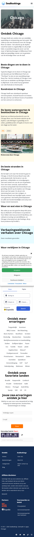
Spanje (10, 390)
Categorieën (6, 464)
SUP (21, 363)
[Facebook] (16, 534)
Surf (26, 363)
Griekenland (18, 384)
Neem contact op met (22, 464)
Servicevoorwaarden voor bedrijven (23, 514)
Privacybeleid (18, 283)
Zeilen (9, 131)
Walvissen (19, 366)
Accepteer (17, 270)
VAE (16, 390)
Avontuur (22, 327)
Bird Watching (22, 331)
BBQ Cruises (11, 331)
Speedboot (21, 360)
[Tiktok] (27, 534)
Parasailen (24, 353)
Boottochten (16, 337)
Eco (7, 347)
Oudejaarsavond (12, 353)
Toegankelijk (12, 327)
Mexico (7, 387)
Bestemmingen (6, 460)
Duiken (7, 343)
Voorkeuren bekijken (17, 280)
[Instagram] (31, 534)
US (25, 390)
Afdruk (24, 283)
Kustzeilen (27, 337)
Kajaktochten (13, 350)
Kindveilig (6, 337)
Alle (3, 131)
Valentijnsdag (9, 366)
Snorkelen (12, 360)
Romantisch (20, 356)
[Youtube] (24, 534)
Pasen (27, 343)
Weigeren (17, 275)
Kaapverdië (16, 380)
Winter (27, 366)
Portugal (16, 387)
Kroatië (8, 384)
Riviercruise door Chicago (10, 155)
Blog (3, 467)
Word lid (20, 460)
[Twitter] (20, 534)
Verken (4, 456)
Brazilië (7, 380)
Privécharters (8, 356)
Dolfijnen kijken (17, 343)
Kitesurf (22, 350)
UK (21, 390)
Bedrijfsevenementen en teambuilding (17, 340)
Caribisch (26, 380)
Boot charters (8, 334)
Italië (26, 384)
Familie (13, 347)
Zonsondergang (11, 363)
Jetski (26, 347)
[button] (31, 253)
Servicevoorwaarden (23, 510)
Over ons (20, 456)
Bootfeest (19, 334)
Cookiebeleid (11, 283)
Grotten (27, 334)
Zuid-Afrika (25, 387)
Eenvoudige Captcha (9, 431)
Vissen (20, 347)
